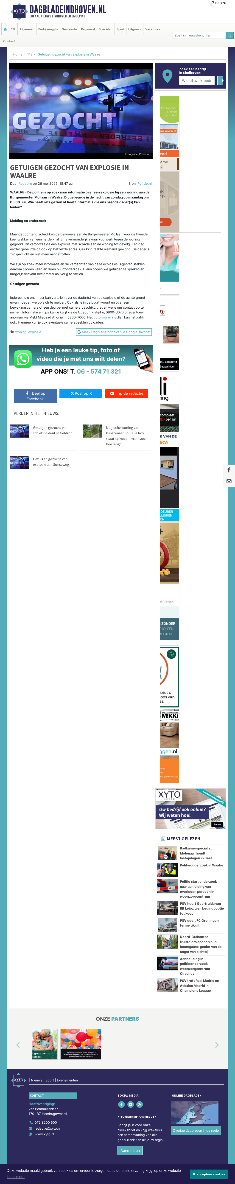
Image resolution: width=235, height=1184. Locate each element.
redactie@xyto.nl (47, 676)
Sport (120, 29)
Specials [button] (105, 29)
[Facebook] (122, 652)
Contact (9, 41)
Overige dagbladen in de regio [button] (196, 678)
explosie (34, 332)
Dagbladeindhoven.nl (68, 9)
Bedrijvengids (48, 29)
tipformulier (102, 317)
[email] (229, 481)
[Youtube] (130, 652)
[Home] (5, 29)
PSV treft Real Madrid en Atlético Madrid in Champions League (199, 533)
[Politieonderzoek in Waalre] (167, 417)
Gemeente (69, 29)
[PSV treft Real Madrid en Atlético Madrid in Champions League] (167, 533)
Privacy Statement (208, 725)
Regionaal (88, 29)
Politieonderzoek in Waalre (201, 413)
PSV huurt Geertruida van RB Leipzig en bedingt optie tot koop (202, 456)
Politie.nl (144, 183)
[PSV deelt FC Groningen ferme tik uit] (167, 473)
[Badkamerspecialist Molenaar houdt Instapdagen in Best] (167, 401)
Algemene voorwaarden (157, 725)
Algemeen (27, 29)
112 (13, 29)
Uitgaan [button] (133, 29)
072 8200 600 (46, 670)
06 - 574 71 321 (99, 371)
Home (17, 54)
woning (20, 332)
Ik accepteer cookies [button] (209, 1174)
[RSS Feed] (139, 652)
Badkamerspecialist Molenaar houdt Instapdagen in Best (196, 401)
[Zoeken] (230, 35)
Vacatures (152, 29)
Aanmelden (130, 698)
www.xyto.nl (44, 682)
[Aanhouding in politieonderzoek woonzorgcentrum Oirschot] (167, 511)
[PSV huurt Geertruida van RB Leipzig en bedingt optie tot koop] (167, 456)
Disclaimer (185, 725)
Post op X (83, 393)
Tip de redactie (130, 393)
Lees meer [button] (16, 1177)
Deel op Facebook (36, 396)
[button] (12, 593)
